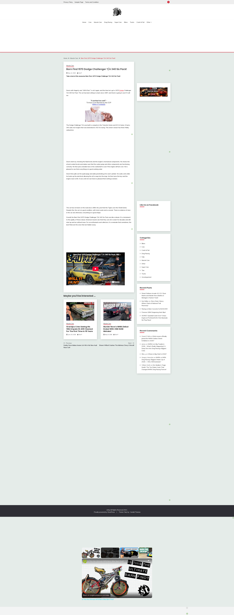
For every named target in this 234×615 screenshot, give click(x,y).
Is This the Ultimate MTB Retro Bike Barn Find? (106, 561)
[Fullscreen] (99, 557)
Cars (89, 22)
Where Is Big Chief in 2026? (157, 354)
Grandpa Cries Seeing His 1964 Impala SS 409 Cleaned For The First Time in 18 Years (79, 329)
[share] (148, 560)
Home (84, 22)
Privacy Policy (68, 2)
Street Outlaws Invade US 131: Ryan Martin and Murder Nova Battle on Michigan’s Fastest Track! (154, 295)
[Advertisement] (117, 38)
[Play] (83, 557)
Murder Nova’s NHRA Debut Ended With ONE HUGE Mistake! (116, 329)
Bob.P (80, 73)
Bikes (126, 22)
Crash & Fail (140, 22)
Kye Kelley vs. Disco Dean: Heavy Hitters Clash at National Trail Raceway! (153, 303)
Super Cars (118, 22)
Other (148, 22)
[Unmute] (85, 557)
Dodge (121, 90)
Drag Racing (108, 22)
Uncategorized (146, 277)
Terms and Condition (92, 2)
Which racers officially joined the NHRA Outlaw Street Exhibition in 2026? (154, 338)
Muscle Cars (98, 22)
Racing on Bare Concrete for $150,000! (154, 309)
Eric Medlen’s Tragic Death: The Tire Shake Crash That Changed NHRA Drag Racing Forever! (154, 367)
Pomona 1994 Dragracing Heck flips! (154, 312)
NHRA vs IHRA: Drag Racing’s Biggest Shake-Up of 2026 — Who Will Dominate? (154, 359)
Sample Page (79, 2)
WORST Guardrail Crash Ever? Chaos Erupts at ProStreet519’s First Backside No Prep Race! (155, 318)
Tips (143, 270)
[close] (187, 608)
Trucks (132, 22)
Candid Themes (135, 512)
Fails (143, 257)
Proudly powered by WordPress (104, 512)
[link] (85, 561)
